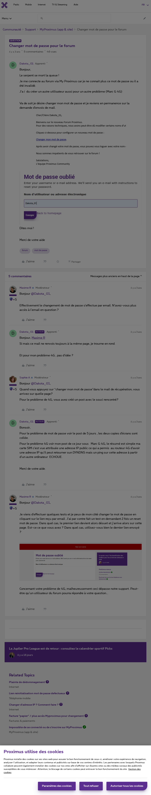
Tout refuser (91, 786)
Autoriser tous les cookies (126, 786)
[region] (75, 770)
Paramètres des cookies (57, 786)
